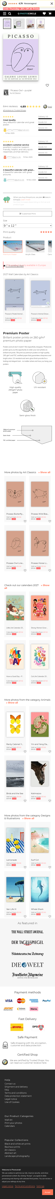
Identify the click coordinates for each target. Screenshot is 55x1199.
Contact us (10, 1084)
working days (15, 266)
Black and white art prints (17, 1144)
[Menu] (4, 13)
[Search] (10, 13)
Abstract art (10, 1153)
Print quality (9, 232)
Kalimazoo (36, 793)
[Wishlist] (44, 13)
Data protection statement (18, 1096)
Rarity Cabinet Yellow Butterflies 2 (15, 744)
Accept (47, 1192)
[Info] (5, 242)
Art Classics (16, 93)
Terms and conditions (16, 1093)
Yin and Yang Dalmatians (40, 744)
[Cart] (50, 13)
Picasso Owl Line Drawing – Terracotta (15, 563)
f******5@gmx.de (14, 157)
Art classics (10, 1150)
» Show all (44, 472)
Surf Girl (35, 860)
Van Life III (11, 909)
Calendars (10, 1126)
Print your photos (13, 1123)
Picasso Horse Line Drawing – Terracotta (40, 563)
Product (7, 237)
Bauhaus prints (12, 1147)
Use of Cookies (12, 1102)
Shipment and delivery (16, 1087)
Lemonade (11, 860)
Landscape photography (17, 1156)
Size (5, 220)
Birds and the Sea (14, 793)
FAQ (7, 1090)
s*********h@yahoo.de (15, 180)
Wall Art (8, 1120)
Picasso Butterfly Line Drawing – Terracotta (15, 514)
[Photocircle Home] (27, 13)
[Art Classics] (6, 92)
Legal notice (11, 1099)
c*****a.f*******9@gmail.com (18, 130)
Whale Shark (37, 909)
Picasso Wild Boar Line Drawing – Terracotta (40, 514)
